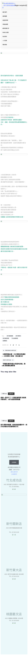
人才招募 (5, 40)
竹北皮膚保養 (15, 338)
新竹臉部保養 (6, 338)
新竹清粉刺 (18, 335)
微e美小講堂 (6, 32)
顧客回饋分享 (6, 28)
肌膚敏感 (5, 340)
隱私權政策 (14, 472)
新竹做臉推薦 (10, 335)
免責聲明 (14, 474)
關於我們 (5, 12)
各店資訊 (5, 36)
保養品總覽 (5, 24)
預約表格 (5, 44)
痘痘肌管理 (5, 20)
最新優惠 (5, 16)
